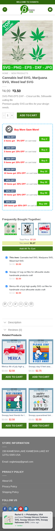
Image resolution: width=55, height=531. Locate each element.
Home (5, 73)
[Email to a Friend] (20, 304)
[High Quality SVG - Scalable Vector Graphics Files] (27, 9)
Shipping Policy (10, 492)
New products (19, 73)
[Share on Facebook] (10, 304)
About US (7, 481)
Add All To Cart (27, 248)
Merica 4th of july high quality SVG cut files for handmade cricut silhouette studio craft (14, 366)
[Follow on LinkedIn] (26, 508)
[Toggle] (5, 323)
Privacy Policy (9, 486)
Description (14, 322)
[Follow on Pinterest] (20, 508)
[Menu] (4, 9)
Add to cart (28, 115)
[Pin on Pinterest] (26, 304)
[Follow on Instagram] (10, 508)
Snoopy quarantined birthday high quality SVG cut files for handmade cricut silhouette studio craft (41, 415)
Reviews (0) (15, 329)
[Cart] (50, 9)
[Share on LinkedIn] (31, 304)
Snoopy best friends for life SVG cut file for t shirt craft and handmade (14, 415)
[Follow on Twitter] (15, 508)
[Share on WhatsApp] (4, 304)
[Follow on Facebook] (4, 508)
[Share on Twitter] (15, 304)
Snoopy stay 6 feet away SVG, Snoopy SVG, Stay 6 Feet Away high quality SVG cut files (41, 366)
